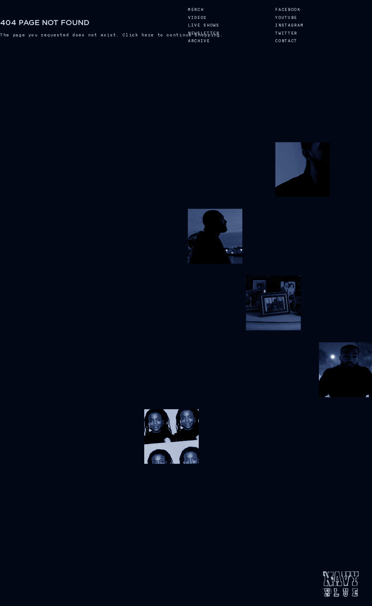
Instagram (289, 25)
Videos (197, 17)
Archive (199, 41)
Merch (195, 9)
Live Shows (203, 25)
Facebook (287, 9)
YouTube (286, 17)
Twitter (286, 33)
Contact (286, 41)
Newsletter (203, 33)
